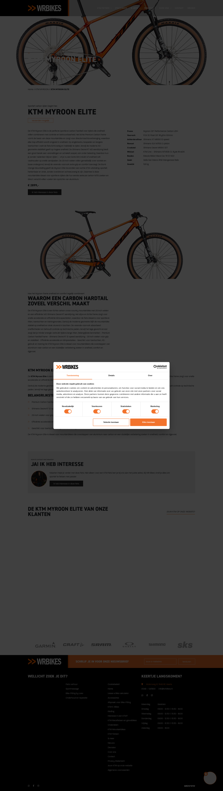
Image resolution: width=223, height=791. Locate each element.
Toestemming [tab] (73, 375)
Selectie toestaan (111, 422)
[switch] (97, 411)
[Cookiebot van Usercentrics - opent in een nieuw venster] (155, 367)
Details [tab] (111, 375)
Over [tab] (150, 375)
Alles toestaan (148, 422)
